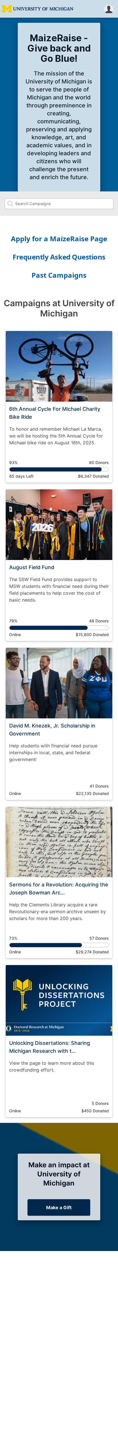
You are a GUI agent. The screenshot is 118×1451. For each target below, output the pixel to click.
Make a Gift (59, 1207)
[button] (109, 9)
